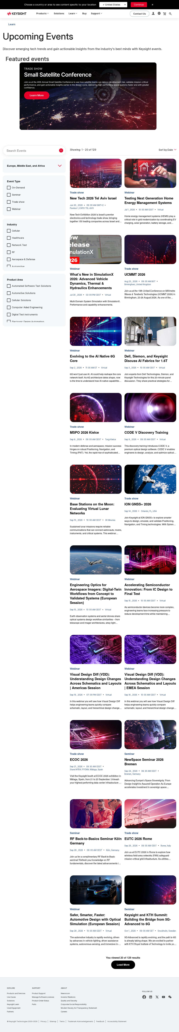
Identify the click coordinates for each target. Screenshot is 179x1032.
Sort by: (163, 149)
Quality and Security (69, 1001)
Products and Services (16, 993)
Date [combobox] (170, 149)
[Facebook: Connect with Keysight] (144, 997)
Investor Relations (68, 997)
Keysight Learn (13, 1004)
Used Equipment (13, 1008)
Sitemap (53, 1021)
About (64, 988)
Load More (123, 964)
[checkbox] (16, 187)
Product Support (38, 993)
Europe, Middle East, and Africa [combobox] (26, 166)
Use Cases (11, 997)
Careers (64, 1012)
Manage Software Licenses (43, 997)
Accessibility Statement (116, 1021)
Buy (84, 13)
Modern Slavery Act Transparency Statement (79, 1008)
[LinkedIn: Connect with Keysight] (151, 997)
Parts (34, 1004)
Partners (10, 1012)
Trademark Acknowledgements (80, 1021)
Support (36, 988)
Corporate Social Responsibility (74, 1004)
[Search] (170, 13)
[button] (153, 13)
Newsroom (65, 993)
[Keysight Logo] (18, 14)
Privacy (44, 1021)
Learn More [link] (37, 95)
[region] (89, 92)
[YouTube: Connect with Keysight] (163, 997)
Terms (62, 1021)
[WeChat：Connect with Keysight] (170, 997)
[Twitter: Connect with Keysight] (157, 997)
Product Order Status (40, 1001)
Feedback (100, 1021)
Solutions (59, 13)
